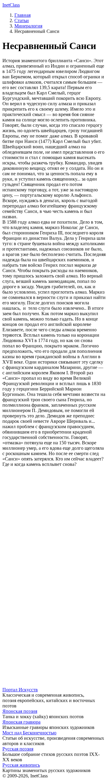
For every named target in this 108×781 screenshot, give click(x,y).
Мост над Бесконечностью (29, 732)
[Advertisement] (54, 525)
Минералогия (28, 25)
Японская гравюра (21, 721)
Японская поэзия (19, 711)
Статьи (21, 20)
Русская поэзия (17, 748)
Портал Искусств (20, 689)
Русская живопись (21, 765)
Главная (22, 15)
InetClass (11, 4)
